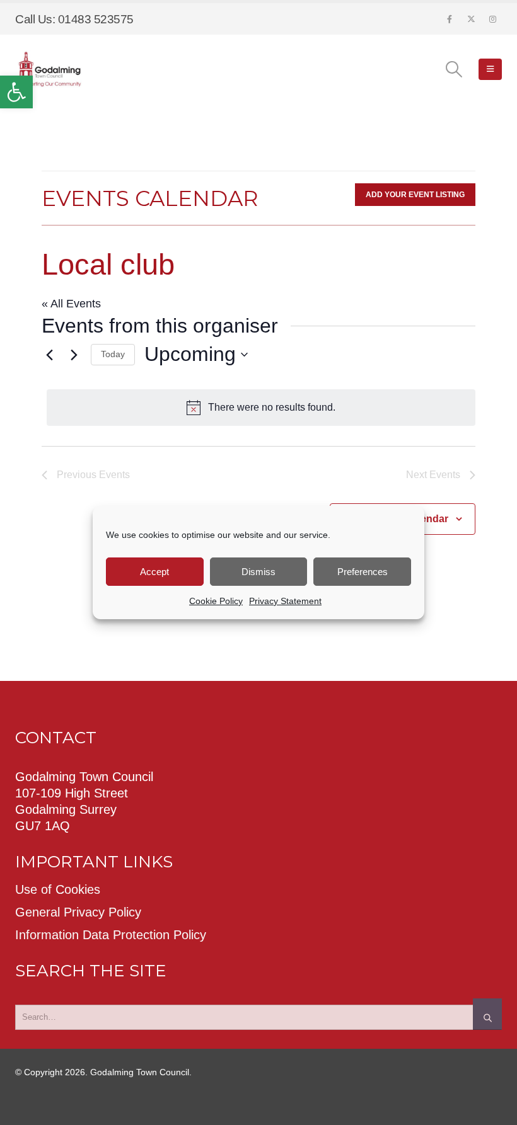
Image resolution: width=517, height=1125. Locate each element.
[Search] (487, 1014)
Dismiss (258, 571)
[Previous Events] (49, 354)
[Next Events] (73, 354)
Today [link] (113, 354)
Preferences (362, 571)
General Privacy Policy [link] (78, 912)
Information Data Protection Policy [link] (110, 935)
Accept (154, 571)
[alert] (261, 407)
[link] (16, 92)
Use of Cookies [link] (57, 889)
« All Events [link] (71, 303)
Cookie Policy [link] (216, 601)
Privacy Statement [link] (285, 601)
